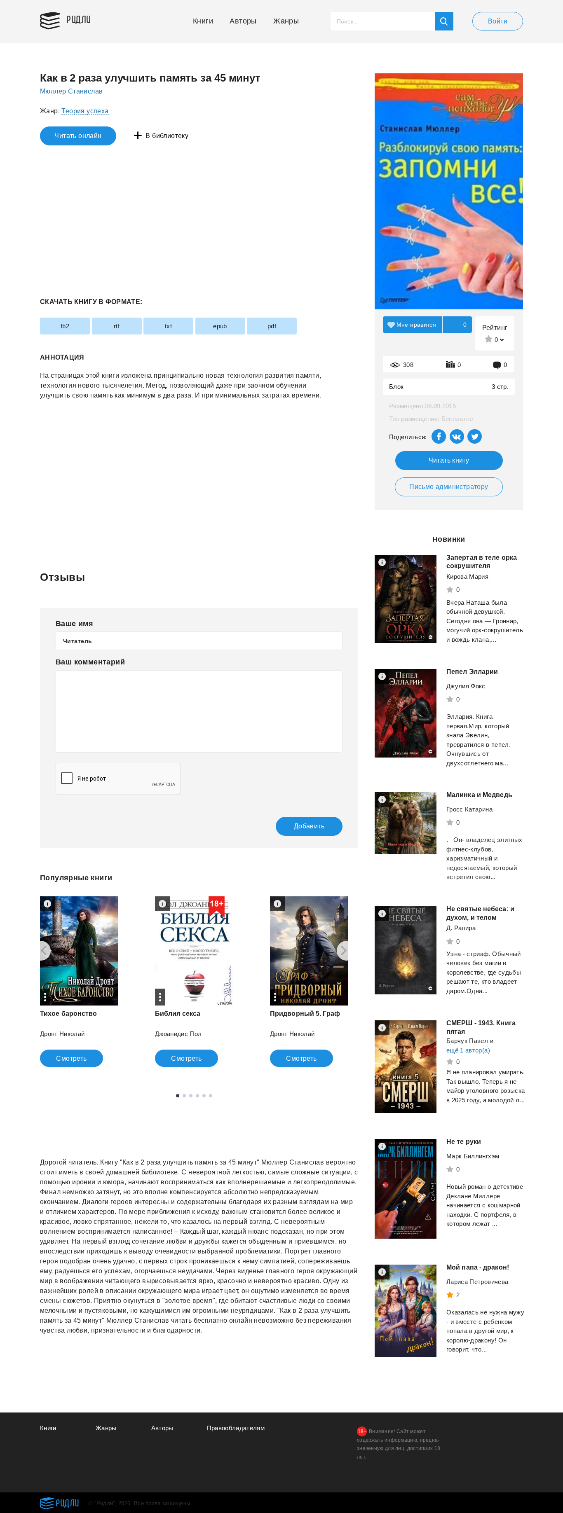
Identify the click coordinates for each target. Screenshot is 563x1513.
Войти (497, 21)
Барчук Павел (467, 1040)
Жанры (286, 21)
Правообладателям (236, 1427)
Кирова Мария (467, 576)
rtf (117, 326)
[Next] (347, 951)
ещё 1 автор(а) (468, 1050)
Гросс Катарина (469, 809)
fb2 (65, 326)
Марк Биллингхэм (472, 1156)
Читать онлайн (77, 135)
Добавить (309, 826)
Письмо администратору (448, 486)
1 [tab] (177, 1095)
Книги (203, 21)
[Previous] (41, 951)
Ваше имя (74, 624)
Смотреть (71, 1058)
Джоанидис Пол (178, 1033)
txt (168, 326)
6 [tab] (210, 1095)
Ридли (78, 19)
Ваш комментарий (90, 662)
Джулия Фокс (466, 686)
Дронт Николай (62, 1033)
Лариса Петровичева (477, 1281)
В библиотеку (166, 135)
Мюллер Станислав (71, 91)
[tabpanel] (78, 981)
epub (220, 326)
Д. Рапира (461, 927)
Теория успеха (84, 111)
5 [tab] (204, 1095)
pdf (271, 326)
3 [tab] (190, 1095)
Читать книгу (449, 460)
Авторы (243, 21)
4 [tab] (197, 1095)
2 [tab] (184, 1095)
